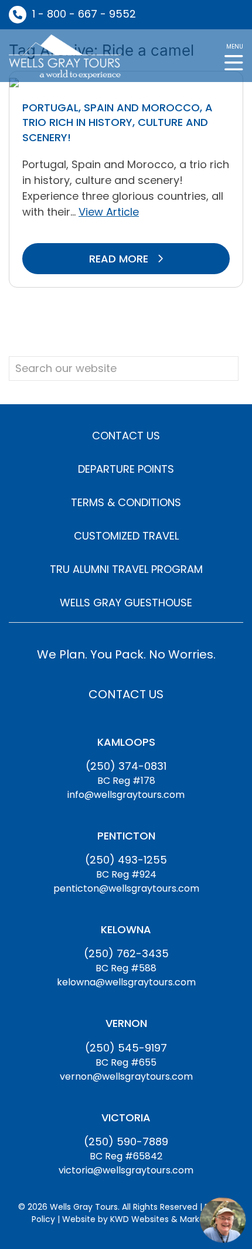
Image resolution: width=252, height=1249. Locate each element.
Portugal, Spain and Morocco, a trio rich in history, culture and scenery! (117, 122)
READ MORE (120, 258)
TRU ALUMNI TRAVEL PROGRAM (126, 569)
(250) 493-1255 (126, 859)
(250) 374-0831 (126, 766)
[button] (233, 56)
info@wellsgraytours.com (126, 794)
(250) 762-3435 (126, 953)
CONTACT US (126, 435)
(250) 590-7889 (126, 1141)
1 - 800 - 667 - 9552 (84, 13)
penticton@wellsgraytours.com (126, 888)
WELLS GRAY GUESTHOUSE (126, 602)
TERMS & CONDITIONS (126, 502)
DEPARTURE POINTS (126, 469)
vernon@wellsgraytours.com (126, 1076)
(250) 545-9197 (126, 1047)
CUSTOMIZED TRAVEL (126, 535)
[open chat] (222, 1219)
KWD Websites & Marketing (165, 1219)
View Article (109, 211)
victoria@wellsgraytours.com (126, 1170)
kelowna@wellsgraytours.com (126, 982)
